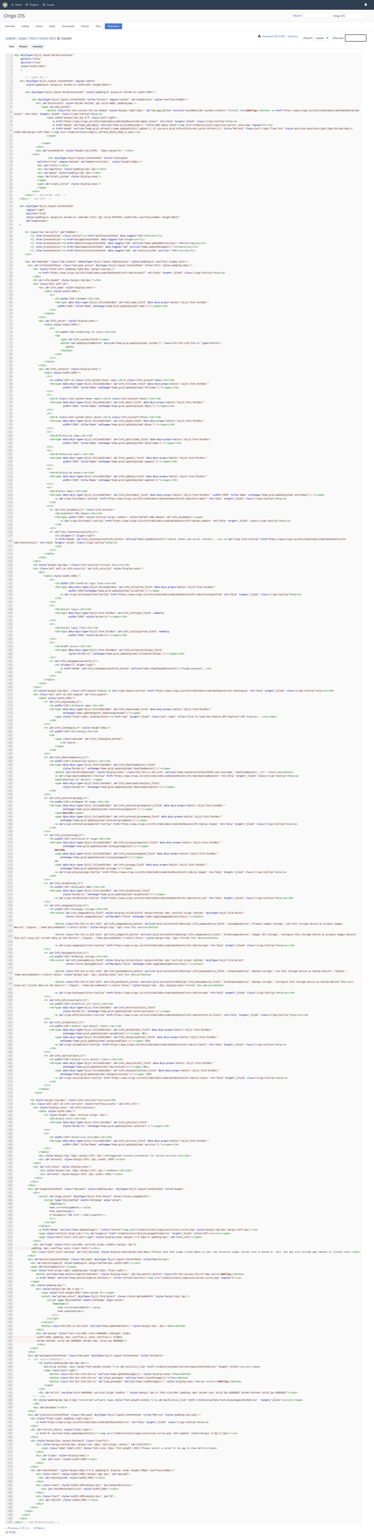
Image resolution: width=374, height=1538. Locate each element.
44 (11, 221)
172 (10, 698)
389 (10, 1514)
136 (10, 565)
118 (10, 495)
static (23, 38)
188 (10, 757)
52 (11, 250)
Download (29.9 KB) (273, 36)
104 (10, 443)
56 (11, 265)
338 (10, 1326)
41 (11, 209)
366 (10, 1429)
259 (10, 1033)
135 (10, 561)
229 (10, 909)
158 (10, 646)
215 (10, 857)
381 (10, 1485)
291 (10, 1152)
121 (10, 506)
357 (10, 1396)
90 (11, 391)
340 (10, 1333)
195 (10, 783)
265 (10, 1055)
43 (11, 217)
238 (10, 949)
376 (10, 1466)
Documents (68, 26)
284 (10, 1126)
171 (10, 694)
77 (11, 343)
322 (10, 1266)
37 (11, 195)
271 (10, 1078)
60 (11, 280)
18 (11, 121)
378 (10, 1474)
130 (10, 541)
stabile (11, 38)
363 (10, 1418)
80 (11, 354)
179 (10, 724)
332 (10, 1303)
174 (10, 705)
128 (10, 532)
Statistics (293, 36)
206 (10, 824)
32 (11, 176)
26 (11, 154)
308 (10, 1215)
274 (10, 1089)
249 (10, 996)
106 (10, 450)
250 (10, 1000)
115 (10, 483)
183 (10, 739)
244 (10, 973)
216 (10, 861)
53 (11, 254)
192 (10, 772)
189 (10, 761)
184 (10, 742)
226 (10, 898)
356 (10, 1392)
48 (11, 235)
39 (11, 202)
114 (10, 480)
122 (10, 509)
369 (10, 1440)
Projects (34, 4)
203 (10, 813)
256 (10, 1022)
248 (10, 992)
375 (10, 1463)
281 (10, 1115)
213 (10, 850)
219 (10, 872)
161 (10, 657)
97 (11, 417)
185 (10, 746)
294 (10, 1163)
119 (10, 498)
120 (10, 502)
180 (10, 727)
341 (10, 1337)
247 (10, 989)
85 (11, 372)
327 (10, 1285)
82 (11, 361)
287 (10, 1137)
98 (11, 421)
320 (10, 1259)
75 (11, 335)
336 (10, 1318)
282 (10, 1118)
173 (10, 702)
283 (10, 1122)
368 (10, 1437)
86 (11, 376)
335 (10, 1315)
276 (10, 1096)
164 (10, 668)
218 (10, 868)
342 (10, 1340)
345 (10, 1352)
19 (11, 125)
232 (10, 920)
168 (10, 683)
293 (10, 1159)
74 (11, 332)
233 (10, 925)
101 (10, 432)
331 (10, 1300)
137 (10, 568)
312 (10, 1229)
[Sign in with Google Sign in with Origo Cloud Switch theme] (366, 4)
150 (10, 616)
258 (10, 1029)
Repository (113, 26)
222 (10, 883)
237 (10, 945)
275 (10, 1092)
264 (10, 1052)
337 (10, 1322)
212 (10, 846)
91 (11, 395)
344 (10, 1348)
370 (10, 1444)
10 (11, 88)
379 (10, 1477)
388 (10, 1511)
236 (10, 941)
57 (11, 269)
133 (10, 553)
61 (11, 284)
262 (10, 1044)
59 (11, 276)
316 (10, 1244)
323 (10, 1270)
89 (11, 387)
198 (10, 794)
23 (11, 143)
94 (11, 406)
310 (10, 1222)
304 (10, 1200)
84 (11, 369)
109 (10, 461)
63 (11, 291)
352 (10, 1377)
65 (11, 298)
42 (11, 213)
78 (11, 346)
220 (10, 876)
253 (10, 1011)
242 (10, 964)
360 (10, 1407)
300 (10, 1185)
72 (11, 324)
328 (10, 1289)
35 (11, 187)
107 (10, 454)
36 (11, 191)
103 (10, 439)
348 (10, 1363)
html (33, 38)
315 (10, 1240)
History (23, 46)
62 (11, 287)
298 (10, 1178)
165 (10, 672)
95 (11, 409)
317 (10, 1248)
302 (10, 1192)
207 (10, 827)
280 (10, 1111)
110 (10, 465)
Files (98, 26)
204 (10, 816)
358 (10, 1400)
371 (10, 1448)
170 (10, 690)
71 (11, 321)
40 (11, 206)
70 (11, 317)
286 (10, 1133)
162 (10, 661)
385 (10, 1500)
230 (10, 913)
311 (10, 1226)
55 (11, 261)
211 (10, 842)
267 (10, 1063)
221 (10, 879)
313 (10, 1233)
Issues (39, 26)
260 (10, 1037)
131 (10, 546)
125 (10, 520)
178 (10, 720)
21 (11, 135)
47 (11, 232)
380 (10, 1481)
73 (11, 328)
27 (11, 158)
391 (10, 1522)
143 (10, 590)
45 (11, 224)
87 (11, 380)
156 (10, 639)
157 (10, 642)
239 (10, 952)
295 (10, 1166)
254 (10, 1015)
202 (10, 809)
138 (10, 572)
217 (10, 864)
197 (10, 790)
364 (10, 1422)
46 (11, 228)
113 (10, 476)
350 (10, 1370)
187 (10, 753)
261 (10, 1041)
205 (10, 820)
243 (10, 967)
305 (10, 1203)
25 (11, 150)
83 (11, 365)
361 (10, 1411)
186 (10, 750)
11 (11, 92)
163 (10, 664)
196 (10, 787)
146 (10, 602)
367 (10, 1433)
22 (11, 139)
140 (10, 579)
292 (10, 1155)
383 (10, 1492)
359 (10, 1403)
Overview (10, 26)
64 (11, 295)
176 (10, 713)
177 (10, 716)
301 (10, 1189)
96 (11, 413)
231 (10, 916)
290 (10, 1148)
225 (10, 894)
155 (10, 635)
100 (10, 428)
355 (10, 1389)
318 (10, 1252)
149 (10, 613)
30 (11, 169)
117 (10, 491)
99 (11, 424)
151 (10, 620)
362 (10, 1414)
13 (11, 99)
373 (10, 1455)
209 (10, 835)
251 (10, 1004)
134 (10, 557)
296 (10, 1170)
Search (297, 15)
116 (10, 487)
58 (11, 272)
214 (10, 853)
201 (10, 805)
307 (10, 1211)
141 (10, 583)
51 (11, 247)
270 (10, 1074)
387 (10, 1507)
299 (10, 1181)
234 (10, 931)
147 (10, 605)
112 (10, 472)
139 (10, 576)
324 (10, 1274)
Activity (25, 26)
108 (10, 458)
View (11, 46)
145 (10, 598)
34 (11, 184)
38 (11, 198)
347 (10, 1359)
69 (11, 313)
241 (10, 960)
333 (10, 1307)
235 (10, 936)
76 (11, 339)
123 (10, 513)
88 (11, 384)
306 (10, 1207)
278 (10, 1103)
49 (11, 239)
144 (10, 594)
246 (10, 983)
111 (10, 469)
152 (10, 624)
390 (10, 1518)
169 (10, 687)
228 (10, 905)
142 (10, 587)
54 (11, 258)
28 (11, 161)
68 (11, 309)
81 (11, 358)
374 (10, 1459)
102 (10, 435)
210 (10, 838)
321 (10, 1263)
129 (10, 535)
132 (10, 550)
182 (10, 735)
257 (10, 1026)
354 (10, 1385)
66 (11, 302)
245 (10, 978)
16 (11, 112)
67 (11, 306)
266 (10, 1059)
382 (10, 1489)
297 (10, 1174)
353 (10, 1381)
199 (10, 798)
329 (10, 1292)
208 (10, 831)
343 (10, 1344)
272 (10, 1081)
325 (10, 1278)
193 (10, 776)
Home (18, 4)
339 (10, 1329)
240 (10, 956)
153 (10, 627)
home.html (47, 38)
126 (10, 524)
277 (10, 1100)
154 (10, 631)
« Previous (12, 1528)
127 (10, 528)
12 (11, 96)
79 (11, 350)
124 (10, 517)
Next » (41, 1528)
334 (10, 1311)
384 (10, 1496)
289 (10, 1144)
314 (10, 1237)
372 (10, 1452)
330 (10, 1296)
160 (10, 653)
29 (11, 165)
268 (10, 1066)
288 (10, 1141)
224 (10, 890)
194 (10, 779)
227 (10, 901)
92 (11, 398)
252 (10, 1007)
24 (11, 147)
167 (10, 679)
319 (10, 1255)
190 (10, 764)
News (52, 26)
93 (11, 402)
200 (10, 801)
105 (10, 446)
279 (10, 1107)
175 (10, 709)
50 (11, 243)
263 (10, 1048)
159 (10, 650)
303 (10, 1196)
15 (11, 107)
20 (11, 130)
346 (10, 1355)
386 (10, 1503)
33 (11, 180)
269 (10, 1070)
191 (10, 768)
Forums (85, 26)
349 (10, 1366)
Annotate (38, 46)
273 (10, 1085)
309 (10, 1218)
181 (10, 731)
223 (10, 887)
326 (10, 1281)
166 (10, 676)
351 (10, 1374)
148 (10, 609)
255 (10, 1018)
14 (11, 103)
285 (10, 1129)
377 (10, 1470)
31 (11, 172)
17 (11, 117)
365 (10, 1426)
